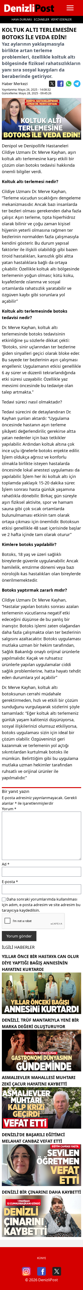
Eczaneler (41, 19)
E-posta (10, 881)
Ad (5, 864)
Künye (41, 1258)
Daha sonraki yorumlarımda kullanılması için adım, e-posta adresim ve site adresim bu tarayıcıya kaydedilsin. (41, 905)
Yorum (9, 808)
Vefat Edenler (61, 19)
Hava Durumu (22, 19)
